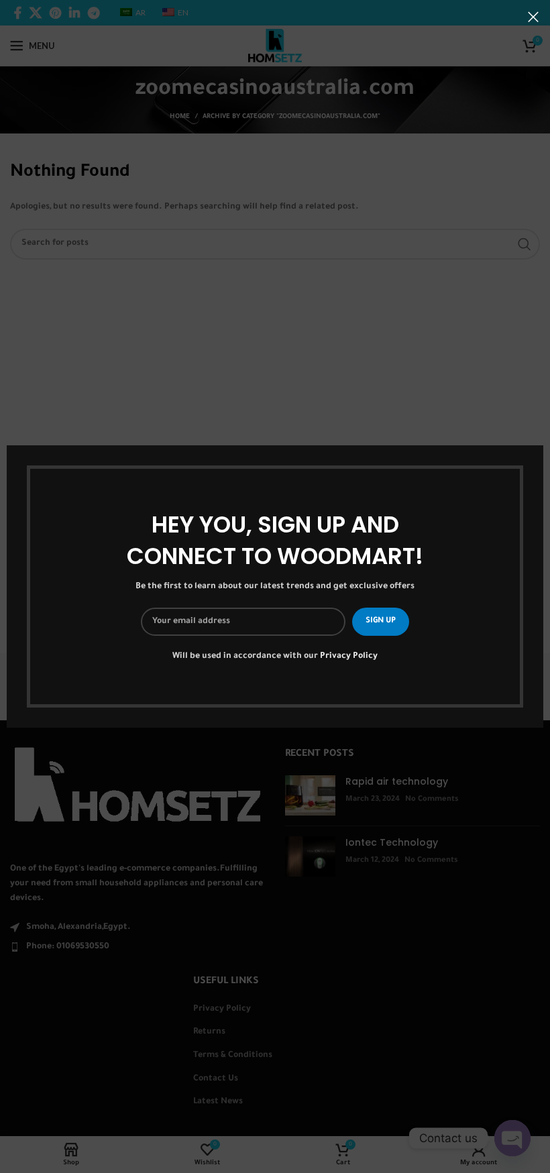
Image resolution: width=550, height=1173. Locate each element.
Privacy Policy (349, 656)
